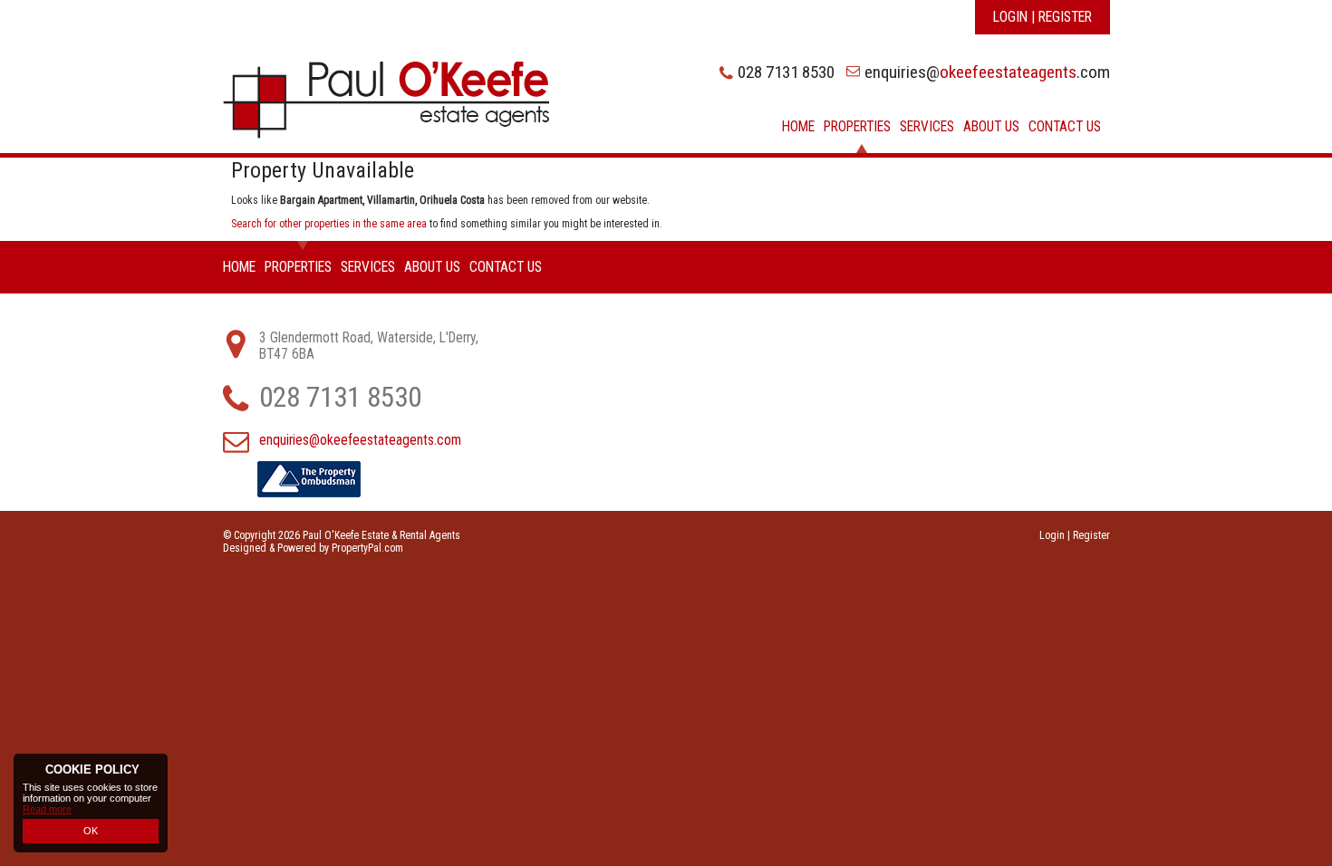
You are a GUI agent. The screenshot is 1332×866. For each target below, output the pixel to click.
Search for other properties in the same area (329, 223)
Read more (47, 808)
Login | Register (1042, 17)
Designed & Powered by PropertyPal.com (313, 548)
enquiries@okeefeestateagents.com (360, 440)
